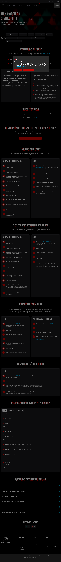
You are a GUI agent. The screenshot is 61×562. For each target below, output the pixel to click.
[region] (31, 64)
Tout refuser (18, 70)
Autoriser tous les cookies (28, 70)
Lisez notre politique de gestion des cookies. (21, 66)
